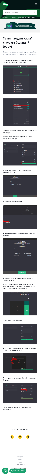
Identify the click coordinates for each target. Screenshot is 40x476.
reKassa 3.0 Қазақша (17, 17)
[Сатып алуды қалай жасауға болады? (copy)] (5, 5)
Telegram (20, 459)
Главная (6, 17)
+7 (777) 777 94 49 (20, 465)
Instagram (20, 456)
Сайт (20, 454)
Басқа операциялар (32, 17)
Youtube (20, 462)
